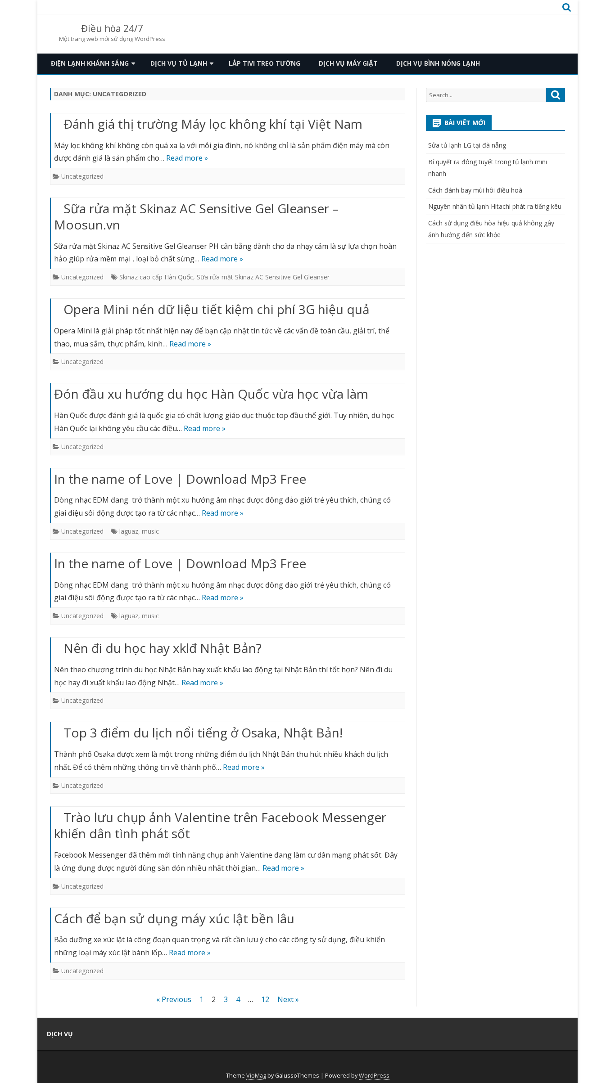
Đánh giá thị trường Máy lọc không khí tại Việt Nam (212, 123)
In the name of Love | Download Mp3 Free (180, 478)
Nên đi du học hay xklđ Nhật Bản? (162, 647)
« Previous (173, 999)
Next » (288, 999)
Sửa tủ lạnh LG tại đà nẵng (467, 145)
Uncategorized (82, 176)
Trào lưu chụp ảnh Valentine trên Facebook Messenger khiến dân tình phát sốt (220, 825)
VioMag (256, 1075)
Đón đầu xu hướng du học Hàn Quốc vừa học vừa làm (211, 393)
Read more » (187, 158)
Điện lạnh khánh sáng (90, 63)
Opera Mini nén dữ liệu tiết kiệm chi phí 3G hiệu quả (216, 309)
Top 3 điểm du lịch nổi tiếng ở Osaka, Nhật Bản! (203, 732)
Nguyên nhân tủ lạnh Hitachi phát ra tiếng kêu (494, 206)
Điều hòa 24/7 (112, 28)
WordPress (374, 1075)
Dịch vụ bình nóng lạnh (438, 63)
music (150, 531)
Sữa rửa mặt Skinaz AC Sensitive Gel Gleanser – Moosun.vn (196, 216)
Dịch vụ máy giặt (348, 63)
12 (265, 999)
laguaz (128, 531)
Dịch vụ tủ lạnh (178, 63)
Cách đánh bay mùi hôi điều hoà (475, 190)
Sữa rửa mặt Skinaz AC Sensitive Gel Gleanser (263, 277)
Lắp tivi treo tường (264, 63)
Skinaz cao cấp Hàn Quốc (156, 277)
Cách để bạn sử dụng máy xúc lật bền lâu (174, 918)
